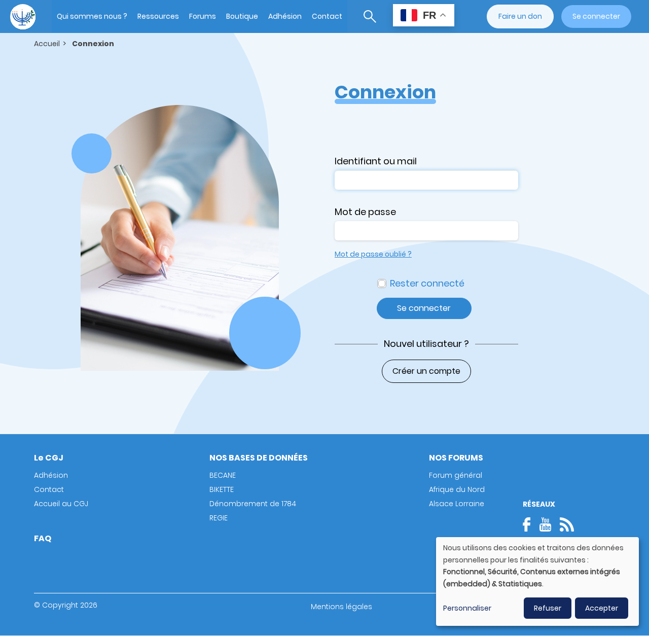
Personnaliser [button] (467, 608)
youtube (545, 524)
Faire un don (520, 16)
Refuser (547, 608)
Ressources (158, 16)
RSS (567, 524)
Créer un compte (426, 371)
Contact (327, 16)
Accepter (601, 608)
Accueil (47, 44)
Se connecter (596, 16)
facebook (530, 524)
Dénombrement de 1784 (252, 504)
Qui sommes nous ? (92, 16)
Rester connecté (427, 283)
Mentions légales (341, 607)
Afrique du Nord (457, 489)
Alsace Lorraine (456, 504)
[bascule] (370, 16)
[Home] (22, 16)
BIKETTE (221, 489)
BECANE (222, 475)
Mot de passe (365, 211)
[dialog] (537, 581)
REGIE (218, 518)
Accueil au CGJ (61, 504)
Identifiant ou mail (376, 161)
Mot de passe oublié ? (373, 254)
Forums (202, 16)
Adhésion (285, 16)
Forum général (455, 475)
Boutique (242, 16)
